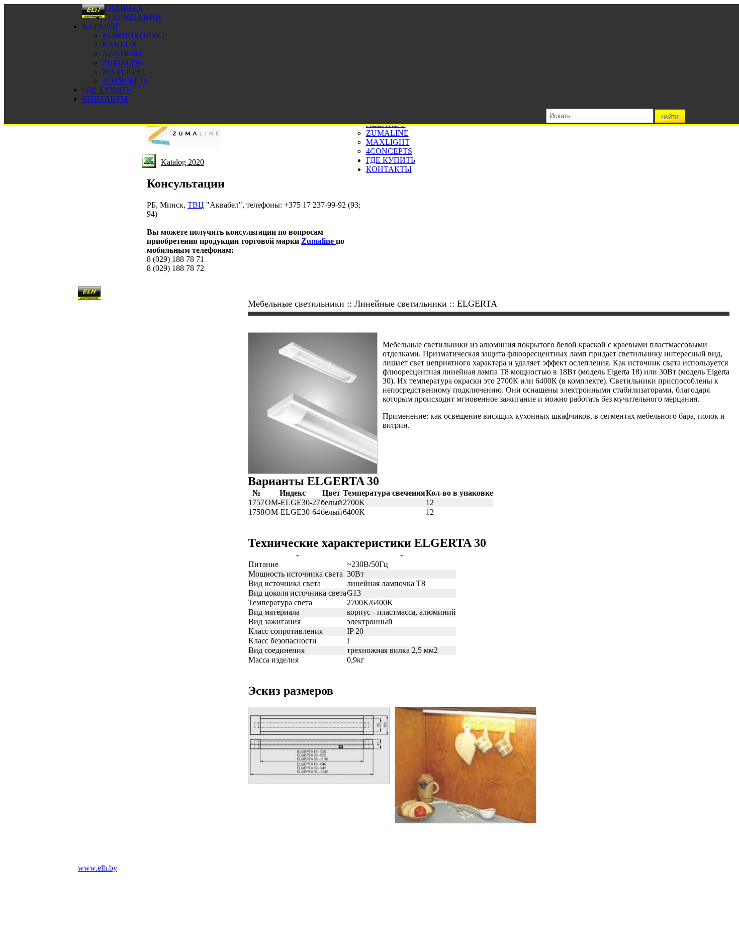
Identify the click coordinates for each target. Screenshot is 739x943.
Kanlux (119, 44)
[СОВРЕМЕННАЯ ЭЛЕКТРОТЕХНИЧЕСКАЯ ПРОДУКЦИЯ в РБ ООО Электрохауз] (93, 15)
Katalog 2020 (182, 162)
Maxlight (124, 71)
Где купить (106, 89)
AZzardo (122, 53)
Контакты (105, 99)
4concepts (125, 80)
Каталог (101, 26)
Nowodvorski (133, 35)
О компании (133, 17)
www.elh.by (97, 868)
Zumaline (123, 62)
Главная (124, 8)
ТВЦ (196, 205)
